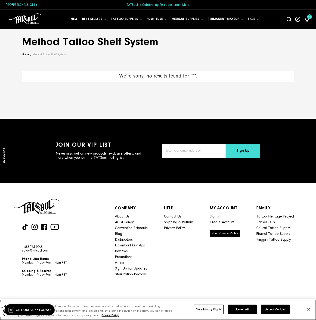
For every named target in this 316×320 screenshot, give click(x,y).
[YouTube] (54, 227)
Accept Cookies (275, 309)
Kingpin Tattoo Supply (273, 240)
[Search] (289, 19)
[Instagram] (34, 227)
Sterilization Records (131, 274)
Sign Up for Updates (131, 268)
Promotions (123, 257)
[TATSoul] (24, 19)
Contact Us (172, 216)
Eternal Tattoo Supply (273, 234)
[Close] (309, 309)
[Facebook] (44, 227)
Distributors (124, 240)
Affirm (119, 263)
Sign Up (243, 151)
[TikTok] (25, 227)
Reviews (121, 251)
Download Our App (130, 245)
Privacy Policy (174, 228)
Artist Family (124, 222)
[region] (158, 309)
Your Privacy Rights (225, 233)
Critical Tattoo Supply (273, 228)
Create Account (222, 222)
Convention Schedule (131, 228)
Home (25, 54)
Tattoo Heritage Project (275, 216)
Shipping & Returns (179, 222)
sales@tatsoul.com (35, 250)
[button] (30, 309)
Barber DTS (265, 222)
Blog (118, 234)
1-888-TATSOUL (32, 247)
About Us (122, 216)
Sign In (215, 216)
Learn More (181, 5)
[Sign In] (297, 19)
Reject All (242, 309)
